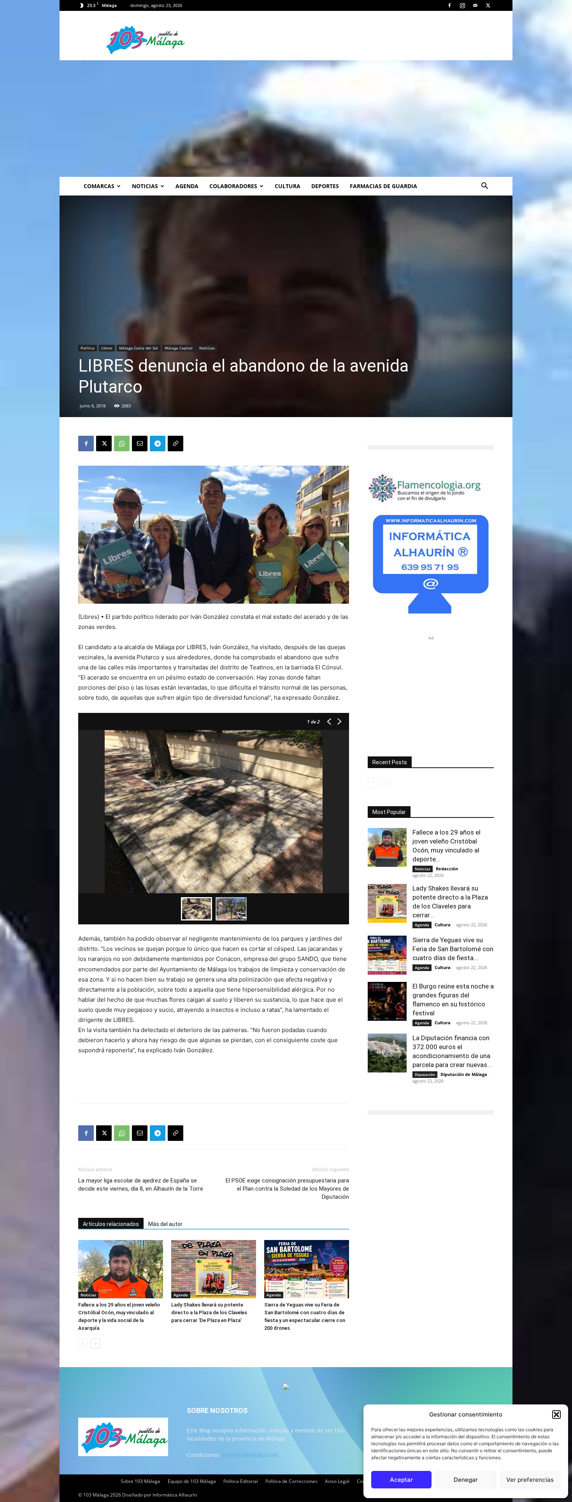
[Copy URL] (175, 443)
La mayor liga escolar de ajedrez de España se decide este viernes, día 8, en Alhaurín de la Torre (140, 1184)
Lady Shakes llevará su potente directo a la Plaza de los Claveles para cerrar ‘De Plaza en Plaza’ (209, 1312)
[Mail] (475, 5)
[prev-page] (83, 1343)
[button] (556, 1414)
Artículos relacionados (111, 1224)
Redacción (447, 869)
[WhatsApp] (122, 443)
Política (88, 348)
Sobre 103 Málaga (140, 1481)
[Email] (139, 443)
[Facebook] (449, 5)
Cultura (287, 186)
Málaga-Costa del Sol (138, 348)
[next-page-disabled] (385, 783)
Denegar (466, 1479)
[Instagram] (462, 5)
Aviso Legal (337, 1481)
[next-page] (95, 1343)
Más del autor (165, 1224)
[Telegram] (157, 443)
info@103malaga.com (250, 1454)
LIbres (106, 348)
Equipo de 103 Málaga (192, 1481)
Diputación (425, 1074)
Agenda (186, 186)
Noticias (145, 186)
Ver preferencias (530, 1479)
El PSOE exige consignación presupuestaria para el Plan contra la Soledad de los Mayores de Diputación (287, 1188)
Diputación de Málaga (463, 1074)
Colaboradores (233, 186)
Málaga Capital (179, 348)
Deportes (325, 186)
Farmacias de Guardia (383, 186)
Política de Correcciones (291, 1481)
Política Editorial (240, 1481)
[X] (488, 5)
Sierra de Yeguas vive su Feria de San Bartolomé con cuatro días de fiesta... (452, 949)
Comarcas (99, 186)
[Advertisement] (286, 118)
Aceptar (401, 1479)
